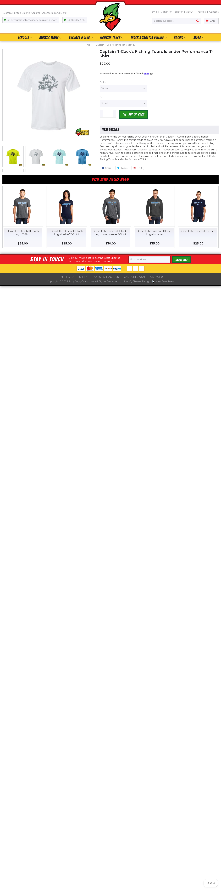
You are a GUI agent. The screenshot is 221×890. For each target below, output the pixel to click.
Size (102, 97)
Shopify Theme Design (136, 281)
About (189, 11)
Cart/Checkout (134, 276)
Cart (213, 20)
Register (178, 11)
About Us (74, 276)
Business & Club (79, 37)
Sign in (164, 11)
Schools (24, 37)
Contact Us (156, 276)
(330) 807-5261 (76, 19)
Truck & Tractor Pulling (147, 37)
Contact (214, 11)
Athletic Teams (49, 37)
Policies (201, 11)
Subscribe (182, 259)
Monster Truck (110, 37)
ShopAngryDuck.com (81, 281)
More (197, 37)
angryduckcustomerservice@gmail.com (32, 19)
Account (114, 276)
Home (153, 11)
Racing (179, 37)
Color (103, 82)
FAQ (86, 276)
